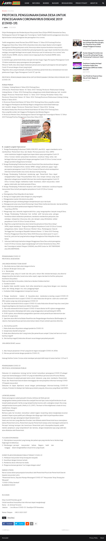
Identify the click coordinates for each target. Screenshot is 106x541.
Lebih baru (6, 530)
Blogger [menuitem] (55, 3)
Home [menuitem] (27, 3)
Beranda (4, 11)
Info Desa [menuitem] (36, 3)
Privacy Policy (93, 538)
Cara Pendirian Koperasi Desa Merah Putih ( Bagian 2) (92, 77)
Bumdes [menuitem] (46, 3)
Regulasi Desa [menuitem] (67, 3)
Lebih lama (65, 530)
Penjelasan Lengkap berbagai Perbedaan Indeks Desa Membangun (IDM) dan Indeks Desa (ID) (92, 66)
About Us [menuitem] (93, 3)
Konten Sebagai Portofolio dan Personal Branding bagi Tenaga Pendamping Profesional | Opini (93, 55)
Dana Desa (11, 11)
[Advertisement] (88, 23)
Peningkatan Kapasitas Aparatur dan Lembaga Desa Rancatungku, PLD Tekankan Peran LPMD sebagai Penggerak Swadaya (93, 43)
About (102, 538)
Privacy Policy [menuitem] (81, 3)
